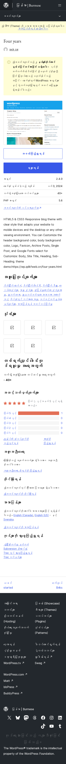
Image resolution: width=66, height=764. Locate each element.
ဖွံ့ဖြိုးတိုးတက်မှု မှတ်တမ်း (16, 544)
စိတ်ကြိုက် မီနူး (50, 285)
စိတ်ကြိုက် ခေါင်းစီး (32, 285)
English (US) (42, 515)
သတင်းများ (9, 609)
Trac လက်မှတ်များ (13, 557)
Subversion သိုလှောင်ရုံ (15, 548)
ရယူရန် (33, 168)
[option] (12, 327)
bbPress (11, 687)
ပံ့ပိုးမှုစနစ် (12, 650)
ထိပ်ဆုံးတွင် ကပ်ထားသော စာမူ (24, 299)
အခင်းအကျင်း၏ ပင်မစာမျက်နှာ (21, 207)
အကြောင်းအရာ (11, 603)
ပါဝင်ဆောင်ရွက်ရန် (47, 644)
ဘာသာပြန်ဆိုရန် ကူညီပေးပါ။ (33, 28)
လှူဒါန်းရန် (43, 657)
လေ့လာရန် (9, 644)
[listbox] (33, 336)
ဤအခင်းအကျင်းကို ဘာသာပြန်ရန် (21, 527)
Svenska (9, 519)
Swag (40, 663)
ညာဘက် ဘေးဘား (13, 294)
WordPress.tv (14, 663)
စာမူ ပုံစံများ (26, 290)
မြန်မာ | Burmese (23, 709)
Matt (8, 681)
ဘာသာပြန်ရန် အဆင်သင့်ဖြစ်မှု (34, 303)
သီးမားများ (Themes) (46, 609)
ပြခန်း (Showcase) (47, 603)
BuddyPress (13, 693)
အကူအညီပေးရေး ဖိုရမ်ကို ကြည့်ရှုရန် (23, 470)
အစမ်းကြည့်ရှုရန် (33, 153)
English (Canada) (23, 515)
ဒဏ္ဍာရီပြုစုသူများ (15, 657)
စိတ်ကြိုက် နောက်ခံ (12, 285)
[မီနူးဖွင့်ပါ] (60, 5)
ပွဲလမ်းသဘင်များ (45, 650)
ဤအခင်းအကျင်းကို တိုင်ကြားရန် (20, 493)
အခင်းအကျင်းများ (12, 15)
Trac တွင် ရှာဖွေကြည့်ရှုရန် (18, 552)
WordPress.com (15, 674)
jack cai (14, 49)
